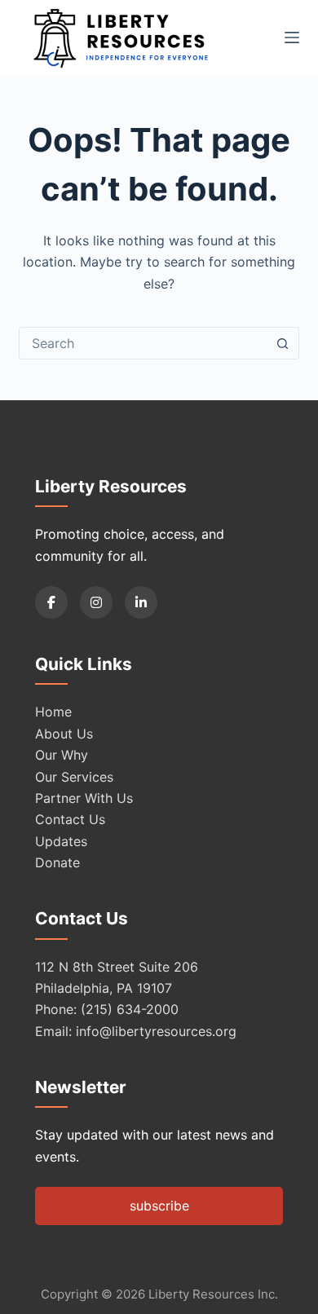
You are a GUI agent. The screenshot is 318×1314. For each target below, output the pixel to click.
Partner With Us (84, 798)
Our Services (74, 777)
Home (53, 711)
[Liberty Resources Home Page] (121, 37)
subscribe (159, 1205)
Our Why (61, 755)
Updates (61, 841)
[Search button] (282, 343)
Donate (57, 862)
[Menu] (292, 37)
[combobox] (143, 343)
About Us (64, 733)
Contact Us (70, 819)
